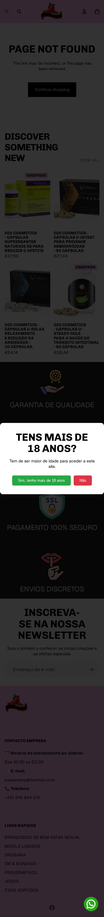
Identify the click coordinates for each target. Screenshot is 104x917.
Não (82, 480)
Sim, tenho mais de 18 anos (41, 480)
